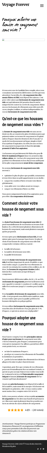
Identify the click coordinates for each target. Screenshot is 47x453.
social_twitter (38, 449)
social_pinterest (43, 449)
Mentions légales (9, 446)
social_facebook (40, 449)
